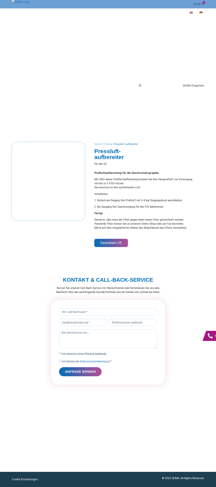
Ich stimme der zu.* (87, 361)
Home (97, 144)
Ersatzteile (128, 12)
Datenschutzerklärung (93, 361)
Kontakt (175, 12)
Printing (107, 144)
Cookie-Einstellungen (25, 479)
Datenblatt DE (111, 243)
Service (153, 12)
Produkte (101, 12)
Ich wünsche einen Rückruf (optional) (84, 353)
